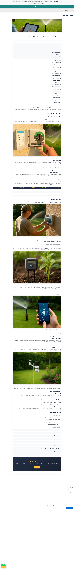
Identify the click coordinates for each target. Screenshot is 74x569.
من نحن (39, 9)
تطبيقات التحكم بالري (33, 3)
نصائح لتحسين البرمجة (57, 100)
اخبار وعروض (31, 9)
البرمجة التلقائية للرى (24, 1)
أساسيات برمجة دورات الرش (56, 95)
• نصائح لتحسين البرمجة (57, 54)
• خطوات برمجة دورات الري (56, 64)
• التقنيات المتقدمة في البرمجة (56, 52)
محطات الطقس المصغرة (16, 1)
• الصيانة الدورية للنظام (57, 56)
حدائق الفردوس (69, 10)
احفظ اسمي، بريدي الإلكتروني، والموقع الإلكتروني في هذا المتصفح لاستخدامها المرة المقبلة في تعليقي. (59, 505)
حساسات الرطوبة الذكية (41, 3)
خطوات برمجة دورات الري (56, 97)
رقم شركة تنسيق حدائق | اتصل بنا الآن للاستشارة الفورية (35, 1)
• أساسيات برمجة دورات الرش (55, 62)
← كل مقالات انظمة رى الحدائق (48, 1)
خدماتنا (36, 9)
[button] (34, 9)
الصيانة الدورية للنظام (57, 102)
